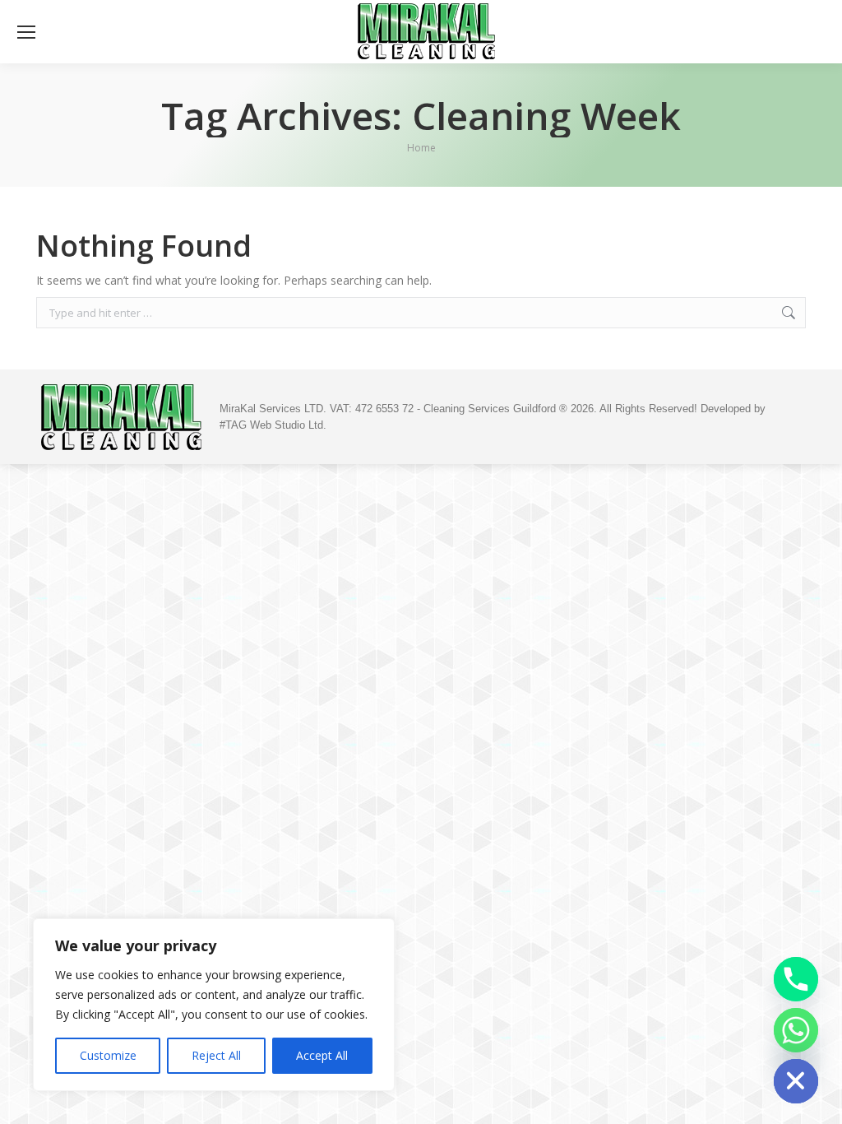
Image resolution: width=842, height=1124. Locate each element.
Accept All (322, 1055)
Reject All (216, 1055)
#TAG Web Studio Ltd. (273, 425)
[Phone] (796, 979)
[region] (214, 1004)
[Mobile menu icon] (26, 32)
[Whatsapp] (796, 1030)
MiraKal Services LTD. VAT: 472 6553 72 (317, 408)
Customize (108, 1055)
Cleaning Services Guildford (491, 408)
